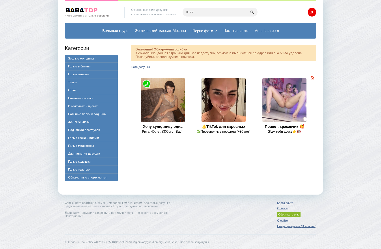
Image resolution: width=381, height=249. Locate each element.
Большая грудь (115, 31)
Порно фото (202, 31)
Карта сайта (285, 202)
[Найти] (252, 12)
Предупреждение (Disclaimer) (296, 226)
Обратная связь (288, 214)
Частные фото (236, 31)
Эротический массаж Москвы (160, 31)
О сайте (282, 220)
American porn (267, 31)
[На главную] (91, 12)
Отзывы (282, 208)
